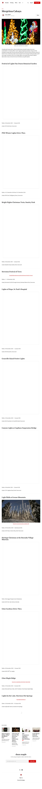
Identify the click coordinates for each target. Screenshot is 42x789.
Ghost (23, 780)
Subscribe (37, 2)
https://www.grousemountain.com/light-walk (21, 523)
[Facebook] (22, 769)
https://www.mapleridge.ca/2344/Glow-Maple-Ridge (21, 681)
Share (38, 15)
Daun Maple (8, 14)
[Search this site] (28, 3)
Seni (20, 2)
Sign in (31, 2)
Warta (16, 2)
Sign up (21, 777)
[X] (19, 769)
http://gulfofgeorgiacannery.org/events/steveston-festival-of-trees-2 (21, 275)
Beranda (6, 2)
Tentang (11, 2)
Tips (2, 8)
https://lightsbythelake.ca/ (21, 699)
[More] (23, 3)
